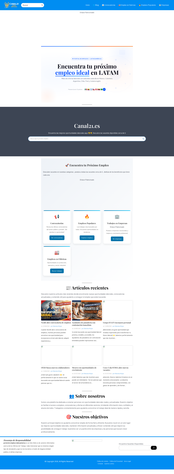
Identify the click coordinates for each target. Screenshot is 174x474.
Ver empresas (117, 239)
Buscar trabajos (57, 271)
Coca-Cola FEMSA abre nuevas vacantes (118, 355)
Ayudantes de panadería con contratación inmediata (87, 310)
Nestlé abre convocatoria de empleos (56, 310)
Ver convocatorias (57, 238)
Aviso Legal (127, 461)
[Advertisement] (87, 28)
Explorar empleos (87, 238)
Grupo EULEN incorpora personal (118, 310)
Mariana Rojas (57, 326)
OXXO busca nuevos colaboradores (56, 355)
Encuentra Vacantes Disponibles (131, 444)
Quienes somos (109, 464)
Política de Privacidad (116, 461)
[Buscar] (42, 5)
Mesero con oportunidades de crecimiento (87, 355)
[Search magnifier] (143, 138)
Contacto (100, 464)
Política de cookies (102, 461)
